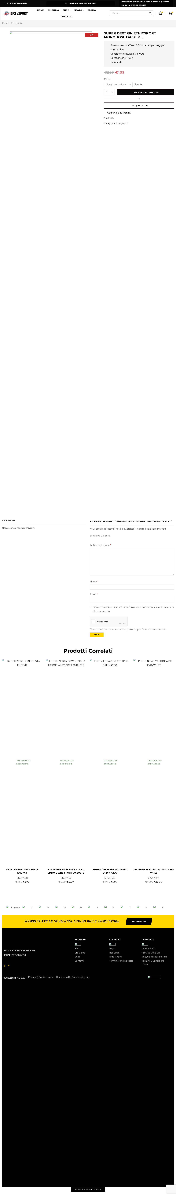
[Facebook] (4, 965)
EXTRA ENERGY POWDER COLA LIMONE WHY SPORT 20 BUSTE (66, 871)
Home (40, 10)
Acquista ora (140, 105)
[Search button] (150, 13)
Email (94, 594)
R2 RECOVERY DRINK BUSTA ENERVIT (22, 871)
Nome (94, 581)
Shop (66, 10)
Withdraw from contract (88, 1189)
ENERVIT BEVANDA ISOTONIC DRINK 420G (110, 871)
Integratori (17, 23)
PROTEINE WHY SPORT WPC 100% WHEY (154, 871)
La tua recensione (100, 545)
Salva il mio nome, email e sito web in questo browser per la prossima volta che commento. (133, 609)
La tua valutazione (100, 535)
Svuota (138, 84)
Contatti (66, 16)
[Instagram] (8, 965)
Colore (107, 79)
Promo (92, 10)
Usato (78, 10)
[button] (3, 907)
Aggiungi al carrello (146, 92)
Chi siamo (53, 10)
